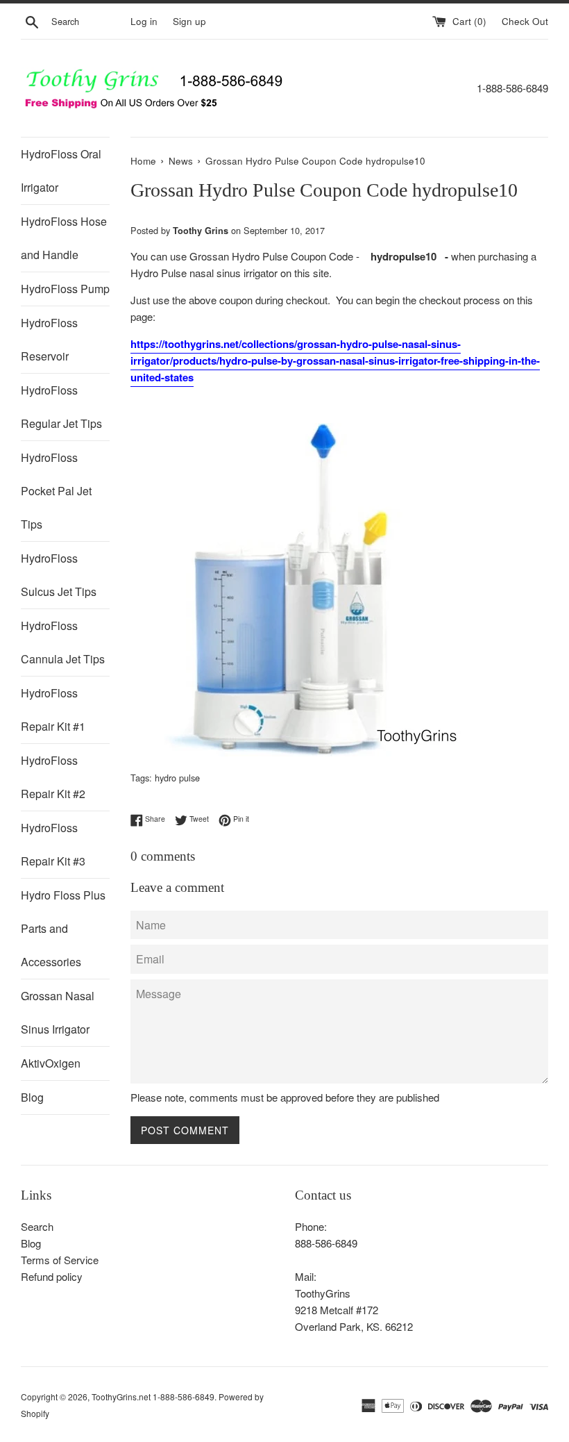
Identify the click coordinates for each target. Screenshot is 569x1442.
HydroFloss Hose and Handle (64, 238)
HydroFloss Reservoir (49, 339)
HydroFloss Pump (65, 289)
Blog (32, 1097)
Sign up (189, 21)
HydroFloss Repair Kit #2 (53, 777)
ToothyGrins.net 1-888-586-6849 (153, 1396)
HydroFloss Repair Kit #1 (53, 709)
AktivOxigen (50, 1063)
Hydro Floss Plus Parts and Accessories (63, 928)
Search (37, 1226)
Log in (144, 21)
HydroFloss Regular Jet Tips (61, 406)
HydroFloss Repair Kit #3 (53, 844)
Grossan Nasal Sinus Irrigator (57, 1012)
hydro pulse (177, 777)
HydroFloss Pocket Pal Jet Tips (56, 490)
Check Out (525, 21)
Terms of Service (60, 1259)
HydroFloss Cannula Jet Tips (63, 642)
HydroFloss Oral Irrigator (61, 170)
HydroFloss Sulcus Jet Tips (58, 574)
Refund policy (52, 1276)
